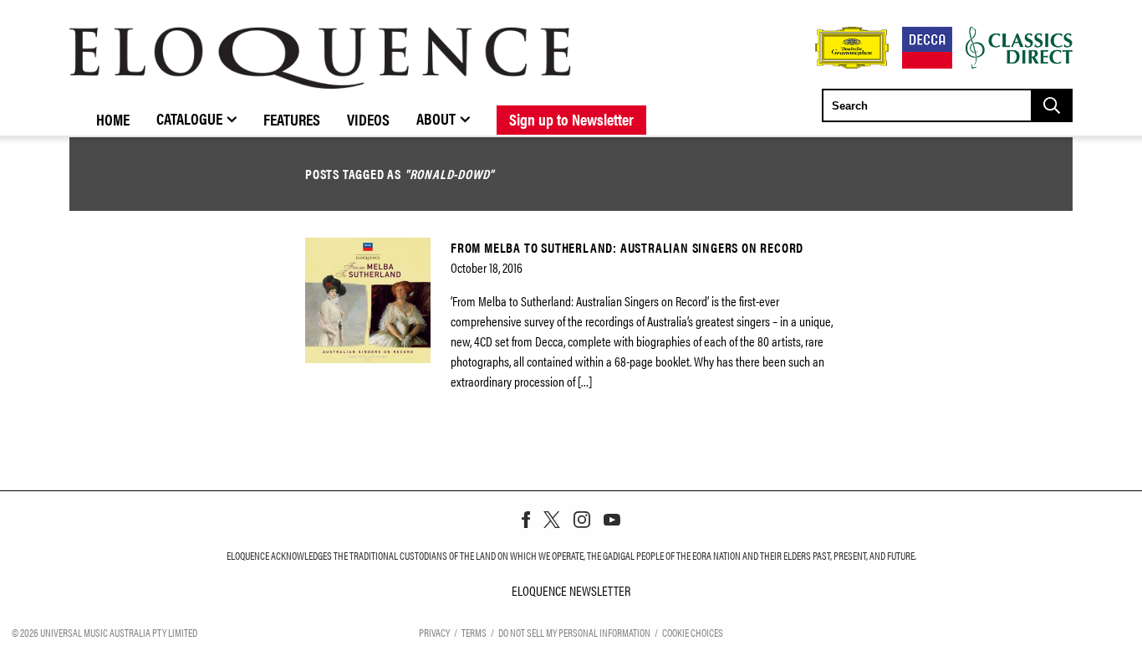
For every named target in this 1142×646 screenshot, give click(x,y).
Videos (368, 119)
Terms (474, 632)
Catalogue (189, 118)
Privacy (434, 632)
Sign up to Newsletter (571, 119)
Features (291, 119)
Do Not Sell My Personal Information (574, 632)
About (436, 118)
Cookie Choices (692, 632)
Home (113, 119)
